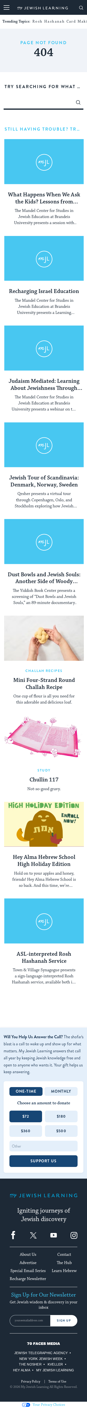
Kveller (55, 1364)
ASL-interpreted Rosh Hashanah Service (44, 958)
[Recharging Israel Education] (44, 258)
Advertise (28, 1263)
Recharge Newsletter (28, 1279)
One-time (26, 1091)
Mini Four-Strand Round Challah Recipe (44, 684)
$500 (61, 1131)
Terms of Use (57, 1381)
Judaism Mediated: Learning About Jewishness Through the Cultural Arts (44, 385)
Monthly (61, 1091)
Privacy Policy (30, 1381)
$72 (25, 1116)
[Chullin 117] (44, 738)
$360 (26, 1131)
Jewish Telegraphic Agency (41, 1353)
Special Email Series (28, 1271)
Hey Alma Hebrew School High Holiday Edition (44, 861)
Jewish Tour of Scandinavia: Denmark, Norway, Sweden (44, 481)
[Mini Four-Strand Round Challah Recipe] (44, 638)
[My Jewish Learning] (43, 1199)
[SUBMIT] (78, 104)
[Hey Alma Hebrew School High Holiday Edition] (44, 824)
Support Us (43, 1161)
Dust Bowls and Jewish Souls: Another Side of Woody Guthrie (44, 578)
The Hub (64, 1263)
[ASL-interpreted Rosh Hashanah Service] (44, 921)
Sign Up (64, 1320)
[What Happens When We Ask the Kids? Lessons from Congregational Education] (44, 161)
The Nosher (30, 1364)
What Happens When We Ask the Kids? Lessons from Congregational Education (44, 199)
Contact (64, 1254)
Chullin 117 (43, 780)
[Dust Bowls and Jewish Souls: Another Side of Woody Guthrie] (44, 541)
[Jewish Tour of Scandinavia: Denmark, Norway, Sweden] (44, 445)
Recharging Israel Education (44, 291)
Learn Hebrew (64, 1271)
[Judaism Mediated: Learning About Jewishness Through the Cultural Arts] (44, 348)
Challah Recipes (44, 670)
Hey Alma (21, 1370)
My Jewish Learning (55, 1370)
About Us (28, 1254)
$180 (61, 1116)
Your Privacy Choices (49, 1404)
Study (44, 770)
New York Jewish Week (41, 1359)
